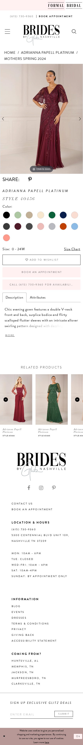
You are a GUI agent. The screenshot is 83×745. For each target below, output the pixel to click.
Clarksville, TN (26, 684)
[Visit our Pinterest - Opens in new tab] (54, 488)
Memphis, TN (23, 667)
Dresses (19, 618)
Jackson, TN (23, 672)
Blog (16, 606)
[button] (7, 31)
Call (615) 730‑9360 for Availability (42, 284)
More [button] (10, 335)
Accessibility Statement (34, 641)
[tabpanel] (41, 119)
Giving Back (23, 635)
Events (18, 612)
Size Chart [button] (72, 249)
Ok (78, 736)
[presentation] (27, 399)
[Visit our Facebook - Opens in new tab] (28, 488)
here (47, 742)
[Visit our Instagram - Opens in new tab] (41, 488)
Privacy (19, 629)
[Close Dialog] (4, 736)
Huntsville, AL (25, 661)
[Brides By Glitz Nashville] (41, 35)
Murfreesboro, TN (29, 678)
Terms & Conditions (30, 624)
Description (14, 297)
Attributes (38, 297)
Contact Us (22, 504)
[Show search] (74, 31)
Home (10, 52)
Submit (63, 713)
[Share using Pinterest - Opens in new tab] (30, 179)
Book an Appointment (42, 272)
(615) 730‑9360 (24, 529)
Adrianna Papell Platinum (47, 52)
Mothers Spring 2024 (25, 58)
